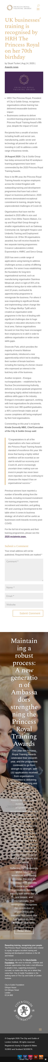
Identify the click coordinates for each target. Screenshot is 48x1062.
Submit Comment (30, 613)
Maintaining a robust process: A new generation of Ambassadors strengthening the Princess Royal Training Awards (24, 692)
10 (34, 922)
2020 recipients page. (15, 536)
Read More (24, 930)
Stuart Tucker (14, 63)
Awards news (11, 67)
